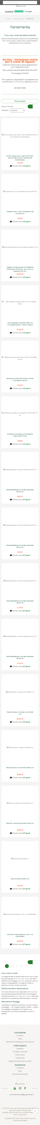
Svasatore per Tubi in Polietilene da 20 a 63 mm (20, 212)
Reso (20, 1071)
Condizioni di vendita (20, 1052)
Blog (20, 1039)
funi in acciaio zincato (22, 979)
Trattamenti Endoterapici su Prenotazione (20, 1042)
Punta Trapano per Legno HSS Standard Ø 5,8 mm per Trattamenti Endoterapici (20, 158)
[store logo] (21, 6)
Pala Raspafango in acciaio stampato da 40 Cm (20, 546)
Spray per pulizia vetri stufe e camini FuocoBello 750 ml (20, 379)
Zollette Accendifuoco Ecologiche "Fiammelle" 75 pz (20, 435)
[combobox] (20, 2)
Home (9, 18)
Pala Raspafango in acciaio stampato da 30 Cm (20, 657)
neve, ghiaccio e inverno (23, 996)
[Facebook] (25, 1088)
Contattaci (20, 1068)
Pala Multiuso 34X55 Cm (20, 879)
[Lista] (35, 106)
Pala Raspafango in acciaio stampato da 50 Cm (20, 491)
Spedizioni (20, 1048)
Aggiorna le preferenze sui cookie (20, 1061)
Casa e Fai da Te (18, 18)
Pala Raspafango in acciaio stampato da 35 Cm (20, 602)
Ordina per (5, 110)
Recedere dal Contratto (20, 1074)
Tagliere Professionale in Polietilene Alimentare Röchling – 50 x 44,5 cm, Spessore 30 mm (20, 269)
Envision (24, 1120)
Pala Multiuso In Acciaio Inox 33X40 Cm (20, 713)
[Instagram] (20, 1088)
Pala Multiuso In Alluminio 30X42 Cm (20, 768)
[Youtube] (15, 1088)
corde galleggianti (26, 981)
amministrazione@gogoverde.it (24, 82)
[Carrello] (38, 9)
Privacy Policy (20, 1055)
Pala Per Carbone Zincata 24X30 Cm (20, 823)
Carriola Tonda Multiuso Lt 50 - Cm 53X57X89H (20, 935)
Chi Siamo (20, 1035)
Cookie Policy (20, 1058)
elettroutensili (31, 992)
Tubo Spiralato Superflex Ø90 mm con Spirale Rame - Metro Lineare (20, 324)
